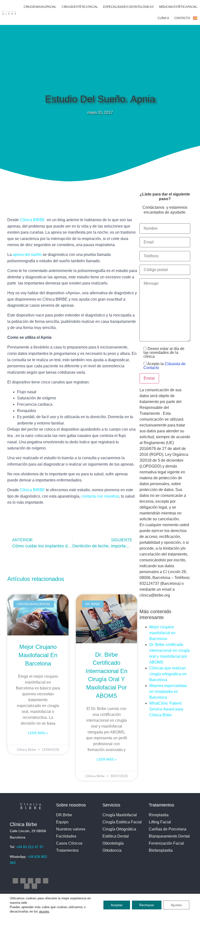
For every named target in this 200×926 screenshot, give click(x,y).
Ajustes (176, 905)
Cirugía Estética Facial (80, 7)
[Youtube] (38, 880)
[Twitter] (30, 880)
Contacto (182, 18)
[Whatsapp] (34, 886)
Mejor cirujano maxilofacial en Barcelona (38, 654)
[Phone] (27, 886)
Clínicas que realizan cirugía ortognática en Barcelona (168, 674)
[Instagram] (15, 880)
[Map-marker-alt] (45, 880)
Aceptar (117, 905)
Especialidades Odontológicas (128, 7)
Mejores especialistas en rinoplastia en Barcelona (168, 691)
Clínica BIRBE (33, 220)
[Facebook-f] (23, 880)
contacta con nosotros (100, 496)
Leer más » (38, 733)
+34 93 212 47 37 (29, 847)
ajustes (44, 911)
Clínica (163, 18)
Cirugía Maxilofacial (40, 7)
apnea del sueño (27, 254)
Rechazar (146, 905)
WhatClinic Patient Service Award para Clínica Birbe (166, 709)
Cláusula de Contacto (164, 366)
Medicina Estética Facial (178, 7)
